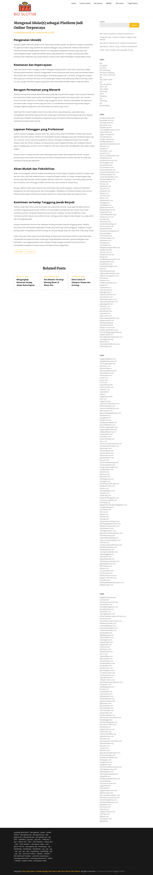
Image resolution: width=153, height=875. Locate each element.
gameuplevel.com (106, 659)
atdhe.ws (103, 269)
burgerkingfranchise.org (108, 429)
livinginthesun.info (106, 396)
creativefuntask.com (107, 675)
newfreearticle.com (107, 453)
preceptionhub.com (107, 609)
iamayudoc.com (105, 684)
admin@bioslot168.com (25, 32)
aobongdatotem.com (107, 614)
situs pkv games (105, 84)
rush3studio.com (106, 375)
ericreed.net (104, 278)
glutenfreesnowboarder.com (110, 753)
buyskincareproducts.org (108, 330)
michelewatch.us (106, 137)
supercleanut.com (106, 694)
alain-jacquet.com (106, 411)
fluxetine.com (104, 280)
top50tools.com (105, 181)
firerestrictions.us (106, 236)
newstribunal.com (106, 604)
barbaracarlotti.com (107, 320)
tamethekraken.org (106, 743)
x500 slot (45, 839)
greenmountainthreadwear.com (111, 533)
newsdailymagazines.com (109, 607)
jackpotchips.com (106, 713)
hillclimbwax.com (106, 566)
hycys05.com (104, 460)
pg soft (38, 839)
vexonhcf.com (105, 153)
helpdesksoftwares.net (108, 597)
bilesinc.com (104, 198)
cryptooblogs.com (106, 656)
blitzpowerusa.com (106, 455)
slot (15, 842)
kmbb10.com (104, 472)
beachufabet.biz (105, 781)
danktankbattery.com (107, 491)
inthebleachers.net (106, 325)
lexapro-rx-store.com (107, 327)
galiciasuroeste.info (107, 207)
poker (102, 94)
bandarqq (103, 96)
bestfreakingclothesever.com (110, 524)
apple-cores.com (106, 316)
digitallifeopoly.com (107, 635)
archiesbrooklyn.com (107, 238)
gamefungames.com (107, 670)
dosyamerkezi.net (106, 165)
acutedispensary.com (107, 535)
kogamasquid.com (106, 334)
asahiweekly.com (106, 691)
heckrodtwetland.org (107, 271)
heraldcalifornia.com (107, 699)
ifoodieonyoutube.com (108, 623)
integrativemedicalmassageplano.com (113, 505)
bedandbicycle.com (106, 696)
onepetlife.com (105, 776)
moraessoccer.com (107, 217)
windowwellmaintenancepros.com (112, 582)
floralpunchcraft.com (107, 486)
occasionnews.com (107, 571)
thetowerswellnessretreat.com (111, 767)
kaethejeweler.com (106, 772)
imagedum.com (105, 764)
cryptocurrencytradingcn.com (110, 540)
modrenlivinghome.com (108, 800)
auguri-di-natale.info (107, 134)
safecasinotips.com (107, 710)
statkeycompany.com (107, 174)
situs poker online (106, 79)
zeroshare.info (105, 196)
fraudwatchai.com (106, 651)
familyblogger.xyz (106, 720)
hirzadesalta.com (106, 633)
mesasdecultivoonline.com (109, 446)
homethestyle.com (106, 661)
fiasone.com (104, 488)
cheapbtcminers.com (107, 680)
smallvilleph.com (106, 205)
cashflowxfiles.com (106, 469)
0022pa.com (104, 193)
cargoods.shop (105, 401)
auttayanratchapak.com (108, 422)
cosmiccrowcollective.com (109, 408)
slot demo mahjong (107, 72)
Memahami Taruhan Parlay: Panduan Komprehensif (118, 46)
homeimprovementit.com (109, 602)
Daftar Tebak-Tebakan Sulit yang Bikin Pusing (116, 50)
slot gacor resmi (37, 844)
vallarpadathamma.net (108, 432)
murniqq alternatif (21, 858)
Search (102, 22)
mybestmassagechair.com (109, 276)
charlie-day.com (105, 495)
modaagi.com (105, 203)
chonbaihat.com (105, 245)
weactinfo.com (105, 476)
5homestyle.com (106, 346)
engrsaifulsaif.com (106, 677)
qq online (103, 68)
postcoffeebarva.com (107, 425)
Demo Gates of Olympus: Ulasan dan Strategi (81, 282)
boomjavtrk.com (106, 819)
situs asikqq (104, 89)
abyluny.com (104, 816)
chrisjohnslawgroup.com (108, 722)
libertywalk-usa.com (107, 120)
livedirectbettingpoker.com (109, 498)
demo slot (103, 87)
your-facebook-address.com (110, 795)
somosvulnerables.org (108, 734)
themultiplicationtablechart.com (111, 337)
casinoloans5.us (105, 287)
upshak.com (104, 514)
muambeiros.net (106, 240)
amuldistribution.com (107, 663)
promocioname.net (107, 226)
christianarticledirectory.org (109, 344)
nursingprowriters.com (108, 531)
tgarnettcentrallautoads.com (110, 144)
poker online (27, 861)
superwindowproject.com (109, 302)
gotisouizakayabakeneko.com (110, 413)
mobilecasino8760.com (108, 283)
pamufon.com (105, 739)
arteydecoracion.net (107, 254)
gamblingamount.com (108, 564)
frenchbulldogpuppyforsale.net (111, 332)
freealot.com (104, 689)
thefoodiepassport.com (108, 299)
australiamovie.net (106, 123)
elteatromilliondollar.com (109, 427)
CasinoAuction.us (106, 290)
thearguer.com (105, 481)
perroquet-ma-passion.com (110, 797)
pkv (101, 63)
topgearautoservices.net (108, 790)
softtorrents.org (105, 732)
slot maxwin (38, 842)
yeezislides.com (105, 611)
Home (73, 3)
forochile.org (104, 219)
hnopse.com (104, 568)
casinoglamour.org (106, 339)
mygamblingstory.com (108, 359)
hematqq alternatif (38, 858)
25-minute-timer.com (107, 673)
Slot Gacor (120, 3)
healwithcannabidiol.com (108, 757)
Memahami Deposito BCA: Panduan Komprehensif (118, 43)
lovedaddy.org (105, 502)
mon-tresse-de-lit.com (108, 783)
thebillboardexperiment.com (110, 779)
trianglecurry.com (106, 762)
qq (49, 846)
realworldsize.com (106, 434)
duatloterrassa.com (107, 736)
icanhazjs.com (105, 306)
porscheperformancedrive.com (111, 741)
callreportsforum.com (107, 812)
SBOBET (109, 3)
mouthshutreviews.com (108, 630)
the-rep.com (104, 184)
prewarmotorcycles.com (108, 160)
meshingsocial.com (107, 479)
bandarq (22, 839)
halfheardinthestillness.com (109, 273)
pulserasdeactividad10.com (109, 318)
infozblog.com (105, 243)
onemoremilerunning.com (109, 462)
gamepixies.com (105, 703)
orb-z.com (103, 441)
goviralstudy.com (106, 311)
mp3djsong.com (105, 127)
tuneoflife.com (105, 580)
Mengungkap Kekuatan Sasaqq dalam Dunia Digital (25, 282)
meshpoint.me (105, 415)
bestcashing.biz (105, 233)
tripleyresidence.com (107, 729)
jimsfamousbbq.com (107, 118)
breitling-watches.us (107, 141)
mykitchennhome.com (108, 294)
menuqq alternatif (21, 832)
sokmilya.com (105, 814)
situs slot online (29, 853)
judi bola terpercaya (40, 856)
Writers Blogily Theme (116, 871)
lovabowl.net (104, 600)
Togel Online (132, 3)
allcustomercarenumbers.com (110, 717)
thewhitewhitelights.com (108, 266)
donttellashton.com (107, 373)
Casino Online (85, 3)
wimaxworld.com (106, 229)
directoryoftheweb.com (108, 371)
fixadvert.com (105, 146)
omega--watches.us (107, 139)
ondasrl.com (104, 748)
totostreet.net (105, 647)
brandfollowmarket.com (108, 547)
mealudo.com (105, 493)
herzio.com (104, 380)
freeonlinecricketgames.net (109, 231)
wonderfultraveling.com (108, 224)
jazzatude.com (105, 191)
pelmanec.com (105, 366)
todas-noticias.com (107, 387)
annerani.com (105, 189)
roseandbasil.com (106, 264)
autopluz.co (104, 149)
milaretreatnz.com (106, 200)
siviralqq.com (104, 519)
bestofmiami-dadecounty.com (111, 621)
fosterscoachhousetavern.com (111, 444)
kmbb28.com (104, 809)
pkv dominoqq (105, 70)
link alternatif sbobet (22, 856)
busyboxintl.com (105, 420)
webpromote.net (106, 250)
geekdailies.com (105, 804)
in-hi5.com (103, 382)
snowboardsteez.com (107, 465)
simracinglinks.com (106, 163)
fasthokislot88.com (107, 708)
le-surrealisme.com (106, 167)
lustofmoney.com (106, 573)
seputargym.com (106, 640)
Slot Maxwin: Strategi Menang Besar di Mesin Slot (54, 282)
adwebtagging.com (106, 554)
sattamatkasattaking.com (109, 774)
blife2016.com (105, 750)
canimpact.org (105, 309)
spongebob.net (105, 418)
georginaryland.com (107, 262)
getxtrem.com (105, 474)
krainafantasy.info (106, 385)
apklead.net (104, 821)
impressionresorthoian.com (110, 521)
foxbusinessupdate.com (108, 500)
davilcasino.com (105, 649)
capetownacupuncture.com (109, 404)
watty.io (102, 394)
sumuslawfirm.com (106, 528)
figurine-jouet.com (106, 793)
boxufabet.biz (104, 788)
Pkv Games (98, 3)
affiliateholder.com (106, 585)
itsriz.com (103, 399)
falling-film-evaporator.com (109, 526)
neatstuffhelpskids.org (108, 214)
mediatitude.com (106, 158)
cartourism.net (105, 313)
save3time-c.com (106, 151)
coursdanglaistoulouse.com (110, 130)
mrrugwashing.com (107, 507)
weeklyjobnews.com (107, 549)
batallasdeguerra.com (107, 210)
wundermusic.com (106, 668)
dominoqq (103, 91)
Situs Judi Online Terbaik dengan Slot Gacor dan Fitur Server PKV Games (51, 871)
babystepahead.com (107, 559)
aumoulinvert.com (106, 297)
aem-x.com (104, 654)
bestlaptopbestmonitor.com (110, 259)
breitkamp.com (105, 727)
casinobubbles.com (107, 637)
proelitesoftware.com (107, 715)
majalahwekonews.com (108, 361)
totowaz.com (104, 542)
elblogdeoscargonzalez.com (110, 247)
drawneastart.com (106, 706)
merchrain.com (105, 807)
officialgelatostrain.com (108, 769)
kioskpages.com (105, 760)
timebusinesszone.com (108, 575)
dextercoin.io (104, 342)
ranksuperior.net (105, 557)
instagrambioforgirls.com (109, 467)
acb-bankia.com (105, 509)
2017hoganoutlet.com (108, 364)
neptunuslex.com (106, 132)
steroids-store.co (106, 252)
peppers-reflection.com (108, 578)
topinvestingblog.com (107, 179)
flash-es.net (104, 512)
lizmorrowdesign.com (107, 755)
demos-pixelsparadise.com (109, 156)
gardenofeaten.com (107, 458)
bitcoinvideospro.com (107, 406)
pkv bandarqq (104, 105)
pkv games (104, 65)
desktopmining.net (106, 323)
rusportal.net (104, 392)
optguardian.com (106, 644)
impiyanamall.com (106, 642)
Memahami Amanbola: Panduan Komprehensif (117, 34)
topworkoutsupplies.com (109, 628)
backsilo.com (104, 517)
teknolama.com (105, 436)
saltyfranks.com (105, 186)
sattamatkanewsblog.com (109, 538)
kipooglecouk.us (105, 292)
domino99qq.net (106, 368)
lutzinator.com (105, 746)
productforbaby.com (107, 439)
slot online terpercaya (107, 75)
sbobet (40, 853)
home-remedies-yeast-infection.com (113, 616)
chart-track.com (105, 221)
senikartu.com (105, 389)
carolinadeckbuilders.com (109, 177)
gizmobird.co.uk (105, 125)
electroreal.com (105, 619)
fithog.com (104, 257)
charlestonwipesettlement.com (111, 545)
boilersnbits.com (106, 448)
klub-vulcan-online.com (108, 724)
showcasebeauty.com (107, 170)
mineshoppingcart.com (108, 626)
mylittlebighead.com (107, 687)
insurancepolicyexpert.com (109, 172)
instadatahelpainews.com (109, 802)
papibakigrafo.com (106, 304)
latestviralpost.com (106, 451)
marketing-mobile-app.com (109, 484)
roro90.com (104, 378)
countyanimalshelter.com (109, 552)
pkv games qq (25, 835)
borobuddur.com (106, 666)
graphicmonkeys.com (107, 701)
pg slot (30, 839)
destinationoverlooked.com (110, 561)
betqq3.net (103, 285)
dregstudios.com (106, 212)
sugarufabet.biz (105, 786)
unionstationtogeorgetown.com (111, 682)
